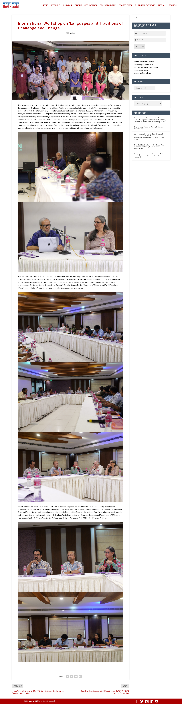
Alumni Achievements (145, 5)
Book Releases (125, 5)
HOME (45, 5)
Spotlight (55, 5)
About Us (173, 5)
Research (67, 5)
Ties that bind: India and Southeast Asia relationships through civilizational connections (149, 147)
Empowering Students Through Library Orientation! (148, 128)
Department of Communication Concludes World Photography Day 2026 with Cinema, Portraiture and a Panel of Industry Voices (150, 120)
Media (161, 5)
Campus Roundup (108, 5)
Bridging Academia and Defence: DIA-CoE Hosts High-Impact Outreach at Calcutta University (149, 156)
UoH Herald (33, 701)
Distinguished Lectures (86, 5)
